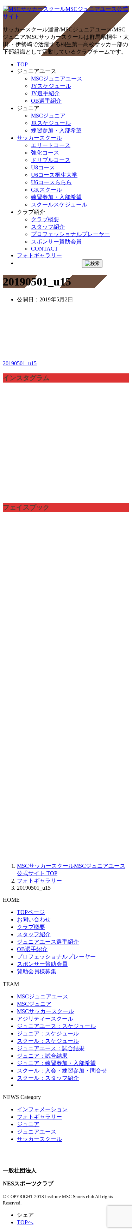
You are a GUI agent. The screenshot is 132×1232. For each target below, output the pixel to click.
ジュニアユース (36, 1132)
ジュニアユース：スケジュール (56, 1026)
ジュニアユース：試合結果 (50, 1048)
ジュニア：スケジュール (48, 1033)
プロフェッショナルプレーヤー (70, 234)
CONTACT (44, 249)
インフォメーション (42, 1109)
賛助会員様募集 (36, 971)
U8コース (43, 167)
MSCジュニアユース (56, 79)
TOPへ (25, 1222)
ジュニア (28, 1124)
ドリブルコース (50, 160)
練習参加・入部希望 (56, 130)
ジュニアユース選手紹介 (48, 942)
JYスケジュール (51, 86)
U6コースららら (51, 182)
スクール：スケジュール (48, 1041)
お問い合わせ (34, 920)
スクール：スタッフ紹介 (48, 1078)
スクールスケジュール (59, 205)
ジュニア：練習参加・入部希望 (56, 1063)
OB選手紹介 (46, 101)
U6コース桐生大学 (54, 175)
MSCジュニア (48, 116)
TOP (22, 64)
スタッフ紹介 (48, 227)
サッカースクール (39, 138)
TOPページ (31, 912)
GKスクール (46, 190)
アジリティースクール (45, 1019)
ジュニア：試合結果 (42, 1056)
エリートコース (50, 145)
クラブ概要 (45, 219)
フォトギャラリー (39, 255)
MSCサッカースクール (45, 1011)
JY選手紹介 (45, 93)
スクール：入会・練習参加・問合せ (62, 1071)
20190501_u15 (20, 363)
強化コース (45, 153)
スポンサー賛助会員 (56, 242)
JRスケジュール (51, 123)
